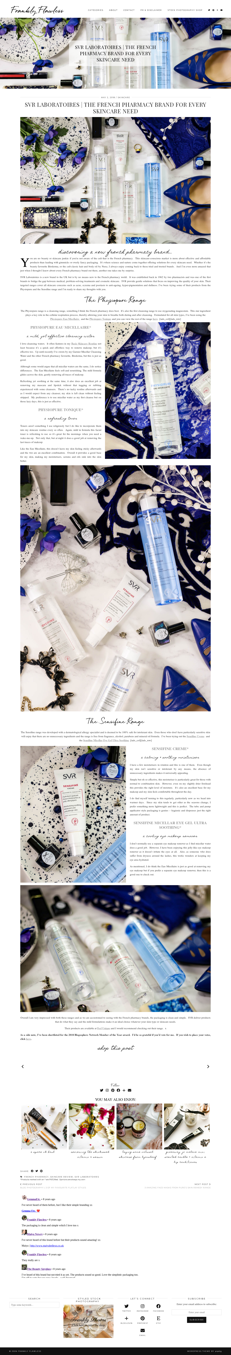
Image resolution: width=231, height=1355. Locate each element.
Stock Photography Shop (185, 10)
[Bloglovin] (217, 10)
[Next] (208, 1066)
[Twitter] (209, 10)
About (113, 10)
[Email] (222, 10)
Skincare (124, 97)
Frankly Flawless (37, 10)
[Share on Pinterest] (41, 1171)
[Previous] (23, 1066)
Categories (95, 10)
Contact (129, 10)
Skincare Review (61, 1177)
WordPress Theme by (204, 1351)
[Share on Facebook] (32, 1171)
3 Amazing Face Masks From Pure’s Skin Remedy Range (178, 1186)
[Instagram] (107, 1090)
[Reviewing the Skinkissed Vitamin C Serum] (91, 1126)
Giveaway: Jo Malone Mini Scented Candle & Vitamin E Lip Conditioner (185, 1157)
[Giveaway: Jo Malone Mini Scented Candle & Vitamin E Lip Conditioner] (187, 1126)
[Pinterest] (213, 10)
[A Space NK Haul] (44, 1126)
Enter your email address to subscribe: (197, 1304)
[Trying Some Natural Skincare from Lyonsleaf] (139, 1126)
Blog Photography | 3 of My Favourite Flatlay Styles (53, 1186)
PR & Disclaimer (151, 10)
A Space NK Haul (43, 1152)
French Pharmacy (36, 1177)
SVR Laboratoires (87, 1177)
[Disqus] (115, 1235)
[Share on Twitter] (37, 1171)
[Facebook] (118, 1090)
